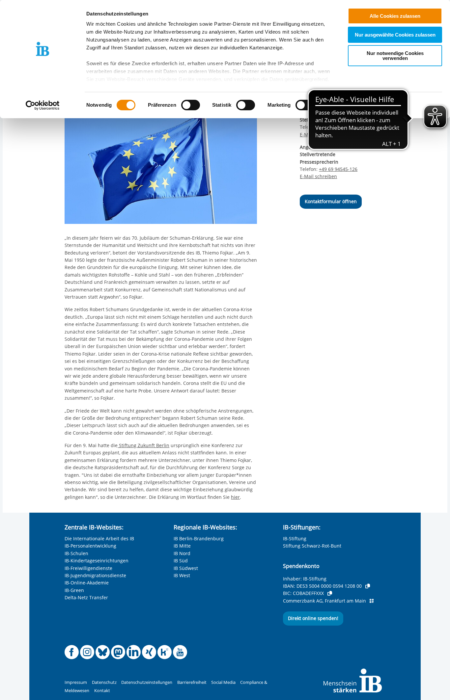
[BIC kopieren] (329, 593)
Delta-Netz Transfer (86, 597)
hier (235, 497)
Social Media (223, 682)
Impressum (76, 682)
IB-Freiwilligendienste (88, 568)
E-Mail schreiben (318, 134)
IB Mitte (182, 546)
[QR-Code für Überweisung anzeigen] (372, 601)
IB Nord (182, 553)
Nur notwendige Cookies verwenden (395, 55)
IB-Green (74, 590)
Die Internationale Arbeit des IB (99, 538)
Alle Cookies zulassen (395, 16)
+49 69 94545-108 (338, 127)
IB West (182, 575)
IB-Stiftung (294, 538)
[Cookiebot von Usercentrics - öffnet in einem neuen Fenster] (42, 105)
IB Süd (181, 560)
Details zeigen (343, 105)
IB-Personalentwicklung (90, 546)
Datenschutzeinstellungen (146, 682)
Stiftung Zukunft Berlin (143, 445)
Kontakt (102, 690)
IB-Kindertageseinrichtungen (96, 560)
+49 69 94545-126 (338, 169)
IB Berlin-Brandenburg (199, 538)
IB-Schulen (76, 553)
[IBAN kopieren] (367, 586)
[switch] (190, 105)
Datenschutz (104, 682)
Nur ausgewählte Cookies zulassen (395, 35)
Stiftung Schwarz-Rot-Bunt (312, 546)
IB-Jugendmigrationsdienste (95, 575)
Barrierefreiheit (192, 682)
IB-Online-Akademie (87, 582)
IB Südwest (186, 568)
